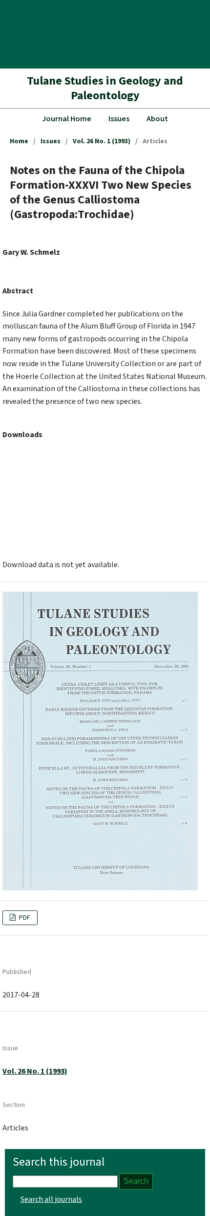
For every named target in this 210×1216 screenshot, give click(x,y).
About (157, 118)
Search (136, 1181)
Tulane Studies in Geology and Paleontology (105, 88)
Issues (118, 118)
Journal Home (66, 118)
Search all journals (51, 1199)
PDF (24, 918)
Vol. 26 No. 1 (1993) (101, 141)
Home (19, 141)
